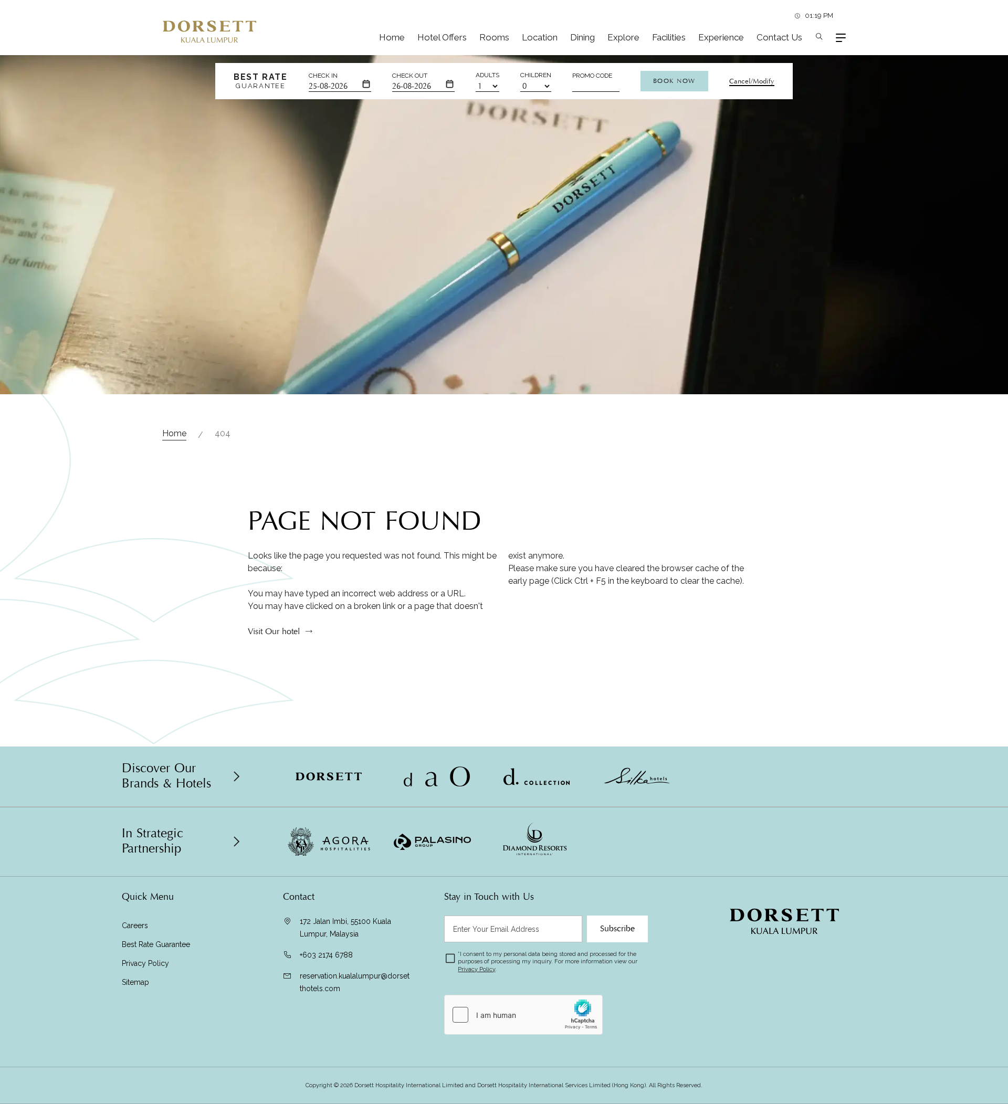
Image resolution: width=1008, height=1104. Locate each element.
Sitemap (135, 982)
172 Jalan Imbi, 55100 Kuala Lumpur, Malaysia (345, 927)
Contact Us (779, 37)
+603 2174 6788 (326, 955)
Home (392, 37)
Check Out (409, 75)
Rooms (494, 37)
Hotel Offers (442, 37)
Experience (721, 37)
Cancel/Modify (751, 81)
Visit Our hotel (274, 631)
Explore (623, 37)
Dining (582, 37)
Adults (487, 75)
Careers (135, 925)
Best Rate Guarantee (156, 944)
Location (540, 37)
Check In (323, 75)
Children (535, 75)
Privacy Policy (145, 963)
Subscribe (617, 928)
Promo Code (592, 75)
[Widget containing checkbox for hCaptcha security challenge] (523, 1015)
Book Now (674, 81)
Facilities (669, 37)
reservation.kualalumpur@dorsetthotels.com (355, 982)
